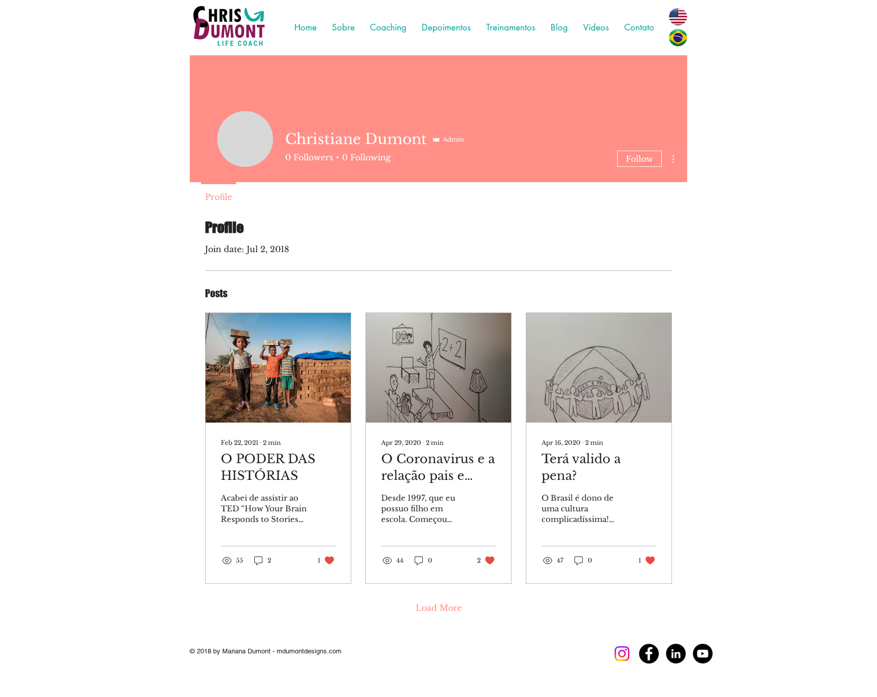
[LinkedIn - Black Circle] (676, 654)
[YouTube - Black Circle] (703, 654)
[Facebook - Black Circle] (649, 654)
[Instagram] (622, 654)
